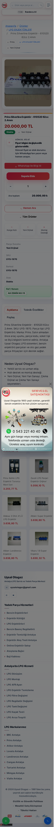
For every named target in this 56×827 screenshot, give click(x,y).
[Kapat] (50, 384)
